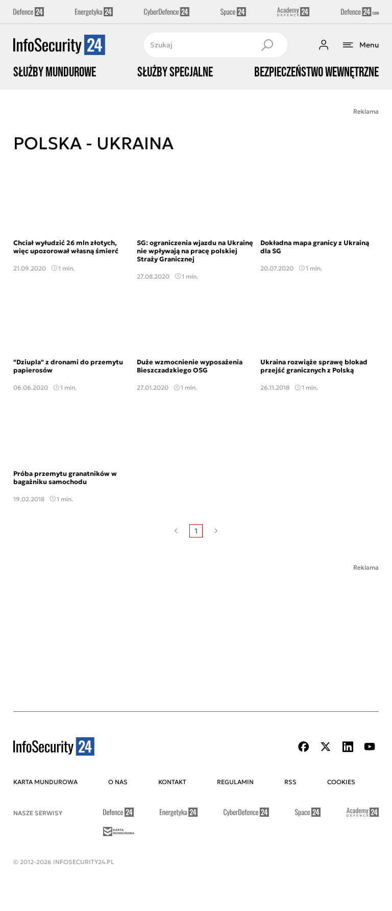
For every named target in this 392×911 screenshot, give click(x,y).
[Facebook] (304, 746)
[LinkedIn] (347, 746)
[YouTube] (369, 746)
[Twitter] (325, 746)
